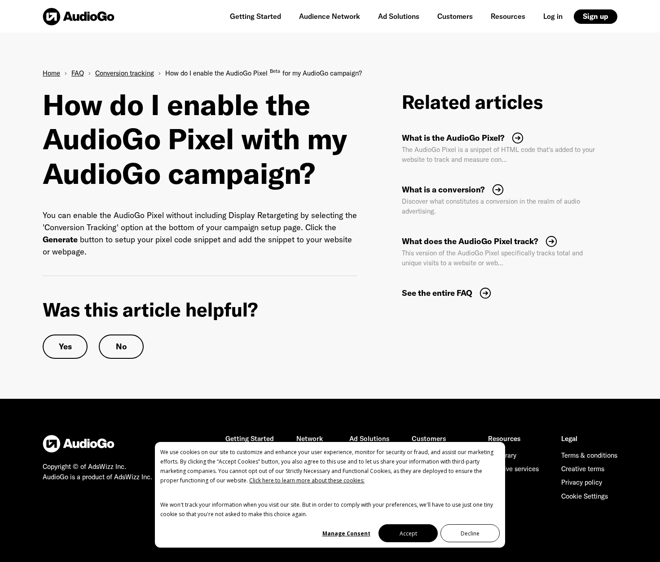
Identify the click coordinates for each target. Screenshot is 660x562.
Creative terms (582, 468)
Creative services (513, 468)
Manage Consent (346, 533)
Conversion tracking (124, 73)
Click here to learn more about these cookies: (307, 480)
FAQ (77, 73)
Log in (553, 16)
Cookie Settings (584, 496)
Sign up (595, 16)
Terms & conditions (589, 455)
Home (51, 73)
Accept (408, 533)
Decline (470, 533)
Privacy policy (581, 482)
